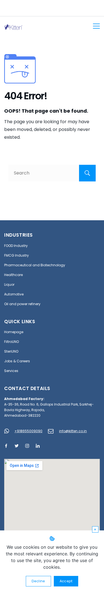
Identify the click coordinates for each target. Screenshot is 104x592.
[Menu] (96, 26)
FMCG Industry (16, 255)
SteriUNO (11, 351)
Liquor (9, 284)
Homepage (13, 332)
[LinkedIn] (38, 446)
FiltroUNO (11, 341)
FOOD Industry (16, 245)
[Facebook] (6, 446)
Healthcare (13, 274)
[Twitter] (17, 446)
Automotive (14, 294)
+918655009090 (28, 431)
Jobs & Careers (17, 361)
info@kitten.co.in (73, 431)
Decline (38, 581)
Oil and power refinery (22, 304)
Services (11, 370)
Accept (66, 581)
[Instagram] (27, 446)
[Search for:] (52, 173)
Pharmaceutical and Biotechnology (34, 265)
